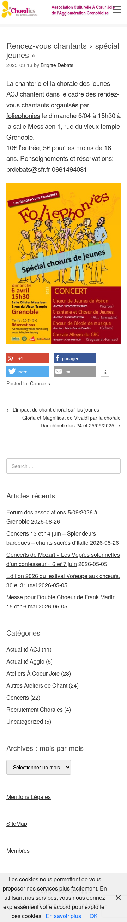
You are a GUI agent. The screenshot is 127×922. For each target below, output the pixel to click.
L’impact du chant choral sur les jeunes (52, 409)
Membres (18, 850)
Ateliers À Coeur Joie (33, 673)
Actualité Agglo (25, 661)
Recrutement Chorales (34, 709)
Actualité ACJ (23, 649)
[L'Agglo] (63, 17)
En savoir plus (63, 916)
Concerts (40, 383)
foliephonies (23, 115)
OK (94, 916)
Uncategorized (24, 721)
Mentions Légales (28, 797)
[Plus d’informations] (105, 372)
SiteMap (16, 823)
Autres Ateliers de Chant (36, 685)
